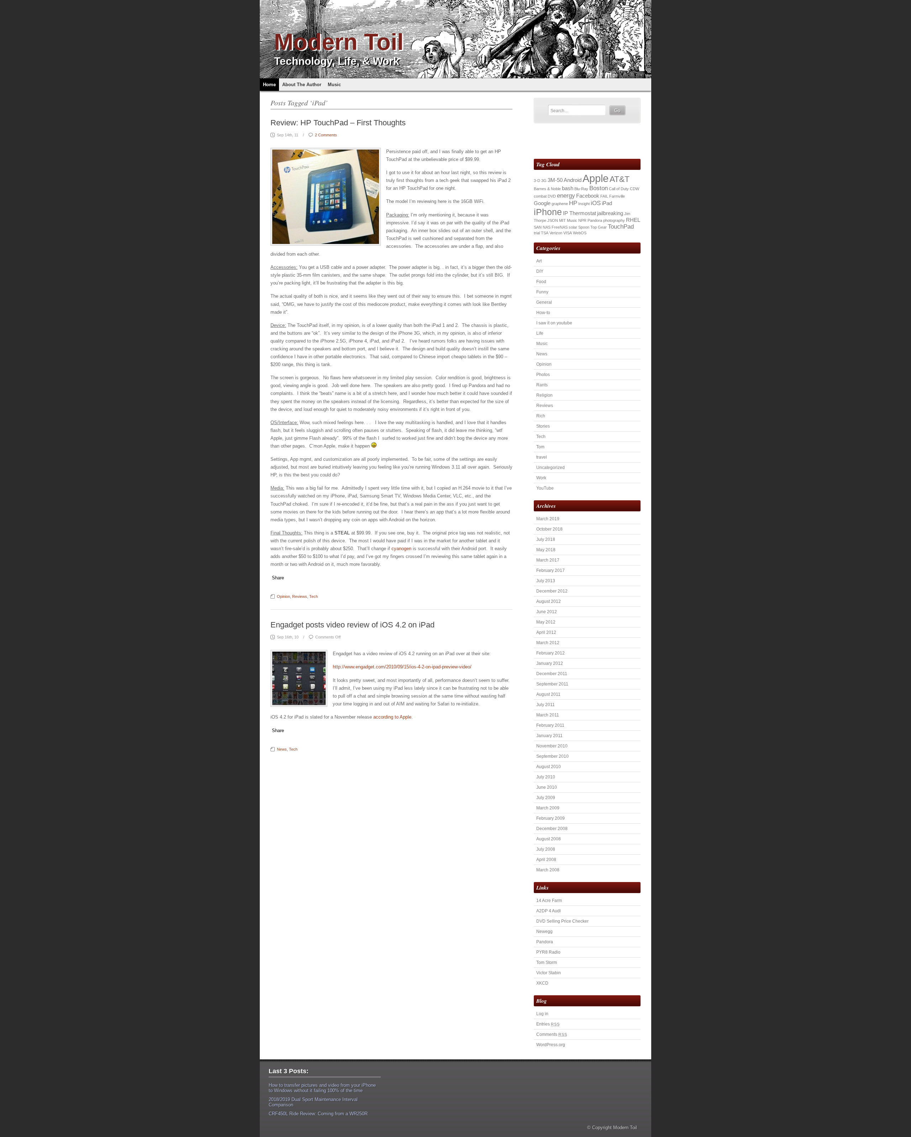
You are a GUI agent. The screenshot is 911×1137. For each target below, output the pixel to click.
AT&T (620, 179)
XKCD (542, 983)
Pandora (595, 220)
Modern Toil (339, 42)
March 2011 (547, 715)
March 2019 (547, 518)
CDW (634, 189)
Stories (543, 426)
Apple (596, 178)
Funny (542, 292)
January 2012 (549, 663)
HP (573, 203)
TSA (544, 233)
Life (539, 333)
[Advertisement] (575, 141)
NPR (582, 220)
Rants (542, 384)
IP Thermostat (579, 213)
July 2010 (545, 776)
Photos (543, 374)
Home (269, 84)
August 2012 (548, 601)
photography (614, 220)
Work (541, 477)
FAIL (604, 196)
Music (334, 84)
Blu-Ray (581, 189)
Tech (313, 596)
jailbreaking (610, 213)
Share (278, 577)
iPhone (548, 212)
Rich (540, 415)
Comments (551, 1034)
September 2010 (552, 756)
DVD (552, 196)
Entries (547, 1024)
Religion (544, 395)
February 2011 (550, 725)
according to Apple (392, 717)
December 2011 (551, 673)
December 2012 (552, 591)
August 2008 (548, 838)
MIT (562, 220)
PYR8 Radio (548, 952)
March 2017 (547, 560)
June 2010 (546, 787)
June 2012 (546, 611)
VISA (567, 233)
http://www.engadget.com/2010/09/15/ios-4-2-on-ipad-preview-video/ (402, 666)
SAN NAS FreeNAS (551, 227)
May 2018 (545, 549)
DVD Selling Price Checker (562, 921)
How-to (543, 312)
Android (572, 180)
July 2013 (545, 580)
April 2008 (546, 859)
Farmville (617, 196)
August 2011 (548, 694)
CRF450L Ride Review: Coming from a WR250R (318, 1113)
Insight (584, 204)
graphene (560, 204)
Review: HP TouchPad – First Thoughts (338, 122)
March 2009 (547, 807)
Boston (598, 188)
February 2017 (550, 570)
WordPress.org (550, 1044)
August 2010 (548, 766)
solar (573, 227)
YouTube (545, 488)
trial (537, 233)
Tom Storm (546, 962)
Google (542, 203)
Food (541, 281)
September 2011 (552, 684)
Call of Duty (619, 189)
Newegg (544, 931)
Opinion (283, 596)
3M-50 (555, 180)
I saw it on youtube (554, 322)
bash (567, 188)
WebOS (579, 233)
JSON (552, 220)
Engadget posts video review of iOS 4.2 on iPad (352, 624)
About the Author (301, 84)
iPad (607, 203)
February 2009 (550, 818)
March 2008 (547, 869)
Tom (540, 446)
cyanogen (401, 548)
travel (541, 457)
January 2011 (549, 735)
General (544, 302)
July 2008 (545, 849)
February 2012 (550, 653)
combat (540, 196)
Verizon (555, 233)
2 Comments (326, 135)
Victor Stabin (548, 972)
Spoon (583, 227)
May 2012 (545, 622)
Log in (542, 1013)
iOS (596, 203)
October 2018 (549, 529)
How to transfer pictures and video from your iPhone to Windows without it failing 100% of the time (322, 1088)
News (282, 749)
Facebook (587, 196)
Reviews (299, 596)
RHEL (633, 220)
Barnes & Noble (547, 189)
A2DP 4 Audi (548, 910)
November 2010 (552, 746)
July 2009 (545, 797)
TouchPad (621, 226)
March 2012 (547, 642)
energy (566, 195)
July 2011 (545, 704)
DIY (539, 271)
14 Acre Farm (549, 900)
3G (544, 180)
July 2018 (545, 539)
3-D (537, 180)
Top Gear (598, 227)
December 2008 (552, 828)
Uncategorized (550, 467)
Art (539, 261)
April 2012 (546, 632)
